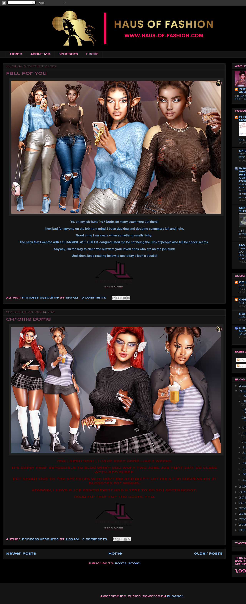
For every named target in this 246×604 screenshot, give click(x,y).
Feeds (92, 54)
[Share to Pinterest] (128, 298)
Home (16, 54)
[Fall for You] (114, 289)
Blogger (175, 596)
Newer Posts (21, 553)
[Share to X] (121, 298)
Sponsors (68, 54)
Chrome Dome (28, 319)
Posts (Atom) (127, 563)
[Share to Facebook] (125, 298)
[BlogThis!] (117, 298)
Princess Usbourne (41, 298)
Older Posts (208, 553)
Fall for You (26, 74)
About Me (40, 54)
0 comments (93, 298)
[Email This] (114, 298)
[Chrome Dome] (114, 530)
